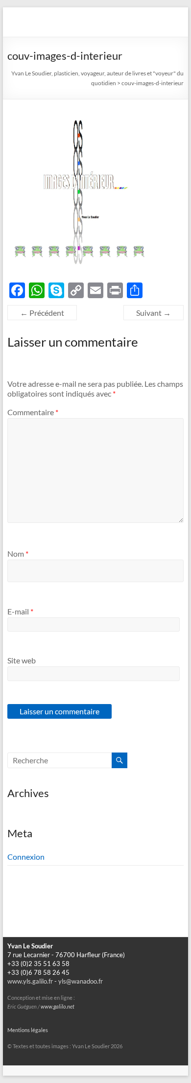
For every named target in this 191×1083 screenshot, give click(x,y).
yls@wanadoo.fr (80, 981)
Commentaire (32, 412)
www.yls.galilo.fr (30, 981)
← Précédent (42, 312)
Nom (17, 553)
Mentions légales (27, 1030)
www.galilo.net (57, 1007)
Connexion (26, 856)
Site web (21, 660)
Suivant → (153, 312)
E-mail (20, 611)
